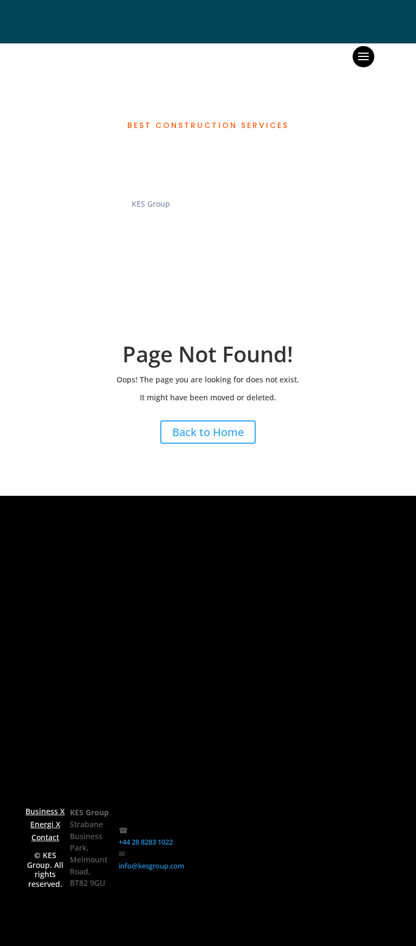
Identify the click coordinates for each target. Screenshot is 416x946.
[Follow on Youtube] (360, 854)
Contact (45, 837)
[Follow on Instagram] (252, 854)
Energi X (45, 824)
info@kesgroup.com (151, 866)
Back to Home (208, 432)
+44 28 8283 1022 (146, 842)
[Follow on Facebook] (198, 853)
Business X (44, 811)
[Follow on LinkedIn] (306, 854)
